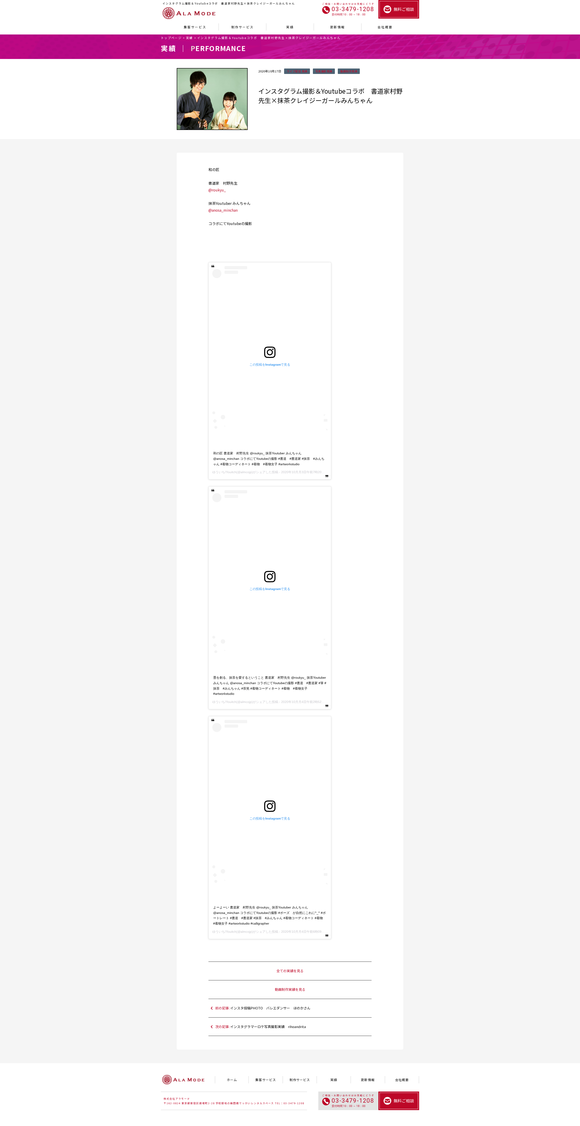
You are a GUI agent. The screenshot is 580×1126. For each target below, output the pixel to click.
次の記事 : (260, 1026)
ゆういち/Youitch (224, 472)
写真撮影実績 (323, 71)
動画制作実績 (348, 71)
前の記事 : (262, 1008)
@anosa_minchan (223, 210)
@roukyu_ (217, 190)
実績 (189, 38)
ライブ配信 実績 (297, 71)
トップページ (171, 38)
